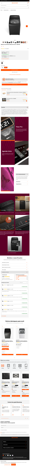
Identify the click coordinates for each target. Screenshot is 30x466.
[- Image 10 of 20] (22, 42)
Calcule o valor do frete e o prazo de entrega (15, 74)
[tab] (3, 366)
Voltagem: (3, 65)
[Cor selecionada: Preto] (2, 389)
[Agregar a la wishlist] (3, 46)
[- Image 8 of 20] (17, 42)
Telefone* (2, 427)
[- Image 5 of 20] (11, 42)
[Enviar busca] (28, 5)
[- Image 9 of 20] (19, 42)
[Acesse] (12, 414)
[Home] (15, 3)
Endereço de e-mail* (3, 425)
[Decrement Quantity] (23, 94)
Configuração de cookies (7, 464)
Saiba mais (8, 94)
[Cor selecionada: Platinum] (2, 63)
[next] (27, 418)
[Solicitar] (23, 414)
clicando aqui (8, 0)
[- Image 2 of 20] (5, 42)
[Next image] (27, 26)
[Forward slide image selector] (26, 42)
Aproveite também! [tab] (9, 89)
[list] (1, 3)
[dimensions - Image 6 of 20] (13, 42)
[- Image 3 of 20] (7, 42)
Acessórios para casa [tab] (4, 89)
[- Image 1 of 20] (3, 42)
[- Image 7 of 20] (15, 42)
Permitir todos (13, 464)
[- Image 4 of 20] (9, 42)
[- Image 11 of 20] (24, 42)
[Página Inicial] (15, 437)
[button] (15, 432)
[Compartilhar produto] (1, 46)
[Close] (28, 0)
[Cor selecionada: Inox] (12, 389)
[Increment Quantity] (26, 94)
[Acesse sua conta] (2, 414)
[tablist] (7, 190)
